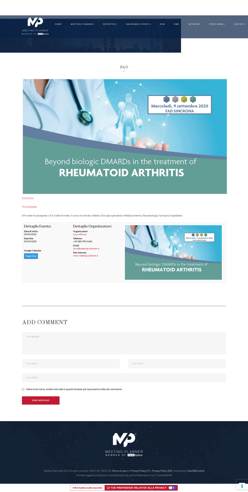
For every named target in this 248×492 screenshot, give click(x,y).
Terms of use (119, 471)
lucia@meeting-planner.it (86, 248)
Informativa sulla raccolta (87, 487)
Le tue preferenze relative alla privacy (137, 487)
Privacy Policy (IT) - (141, 471)
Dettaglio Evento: (37, 226)
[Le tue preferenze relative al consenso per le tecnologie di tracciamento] (242, 486)
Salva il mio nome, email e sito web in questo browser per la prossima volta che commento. (74, 389)
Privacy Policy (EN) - (163, 471)
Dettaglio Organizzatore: (92, 226)
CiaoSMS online (195, 471)
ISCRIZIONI (27, 198)
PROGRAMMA (29, 207)
